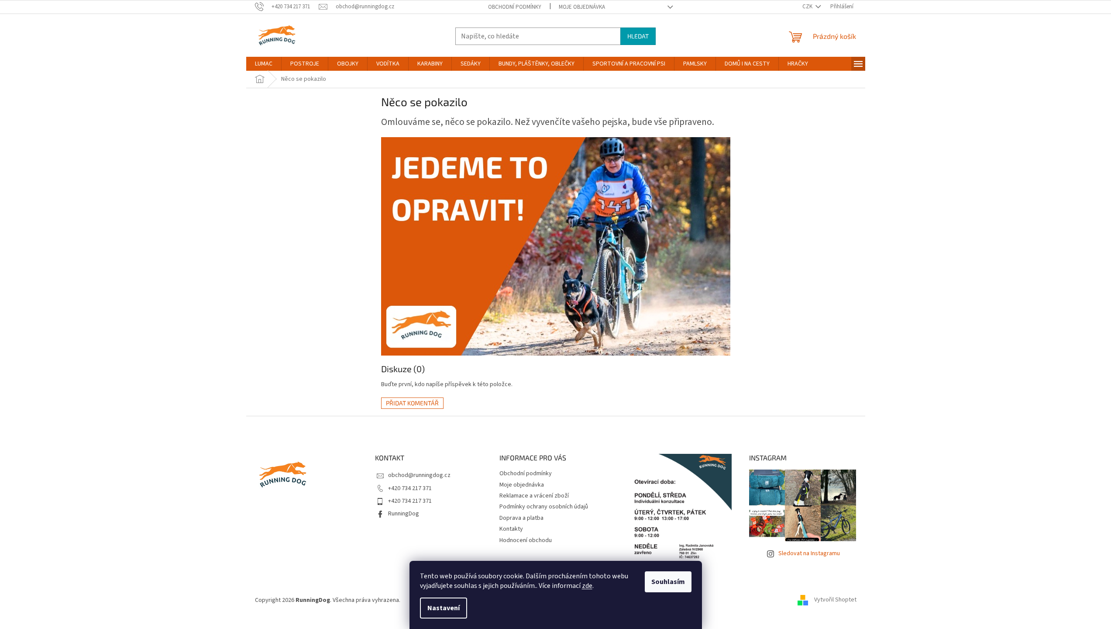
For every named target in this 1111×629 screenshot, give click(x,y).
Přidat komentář (412, 403)
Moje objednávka (582, 7)
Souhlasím (668, 582)
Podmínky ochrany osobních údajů (543, 506)
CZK (808, 6)
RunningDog (403, 513)
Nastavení (443, 608)
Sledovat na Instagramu (809, 553)
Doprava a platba (521, 518)
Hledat (638, 36)
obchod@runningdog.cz (419, 475)
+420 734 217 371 (410, 488)
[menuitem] (263, 64)
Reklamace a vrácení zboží (534, 495)
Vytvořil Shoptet (835, 600)
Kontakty (511, 529)
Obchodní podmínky (514, 7)
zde (587, 586)
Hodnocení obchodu (525, 540)
